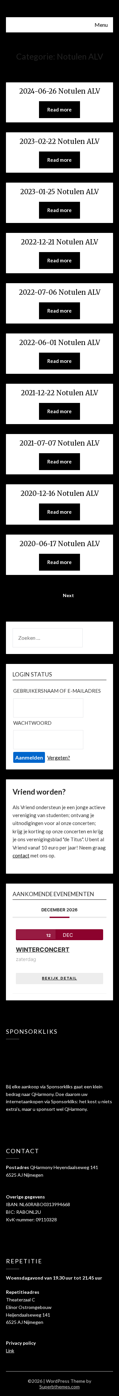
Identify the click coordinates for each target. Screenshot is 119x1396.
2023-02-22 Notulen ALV (59, 141)
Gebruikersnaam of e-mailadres (57, 691)
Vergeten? (58, 758)
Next (68, 595)
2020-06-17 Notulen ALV (60, 544)
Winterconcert (42, 949)
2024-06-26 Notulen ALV (59, 91)
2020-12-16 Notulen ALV (59, 493)
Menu (101, 25)
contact (21, 855)
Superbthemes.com (59, 1386)
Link (10, 1350)
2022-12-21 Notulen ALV (59, 242)
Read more (59, 109)
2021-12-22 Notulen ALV (59, 393)
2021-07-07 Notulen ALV (59, 443)
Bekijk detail (59, 978)
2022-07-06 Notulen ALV (59, 292)
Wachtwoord (32, 723)
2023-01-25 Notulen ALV (59, 192)
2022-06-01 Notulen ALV (59, 342)
